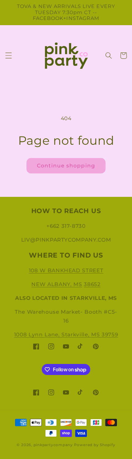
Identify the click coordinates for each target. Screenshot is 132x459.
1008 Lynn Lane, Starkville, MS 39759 (66, 334)
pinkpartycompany (53, 444)
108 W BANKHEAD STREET (66, 270)
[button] (8, 55)
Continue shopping (66, 166)
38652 (92, 284)
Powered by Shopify (94, 444)
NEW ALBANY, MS (56, 284)
